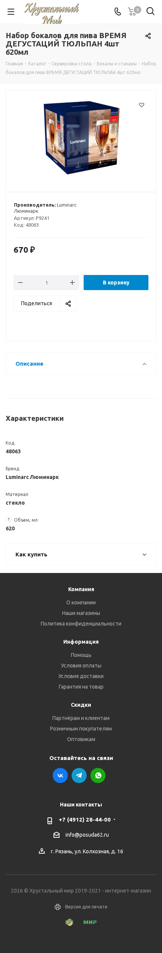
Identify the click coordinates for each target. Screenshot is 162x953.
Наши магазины (81, 613)
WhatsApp (97, 775)
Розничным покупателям (81, 729)
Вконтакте (60, 775)
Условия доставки (81, 676)
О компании (81, 602)
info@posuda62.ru (87, 835)
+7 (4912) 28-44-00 (85, 819)
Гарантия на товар (81, 687)
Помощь (81, 655)
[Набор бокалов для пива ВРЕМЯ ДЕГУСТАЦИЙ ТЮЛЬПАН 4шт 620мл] (81, 138)
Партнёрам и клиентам (81, 718)
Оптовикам (81, 739)
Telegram (79, 775)
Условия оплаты (81, 666)
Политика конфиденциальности (81, 624)
